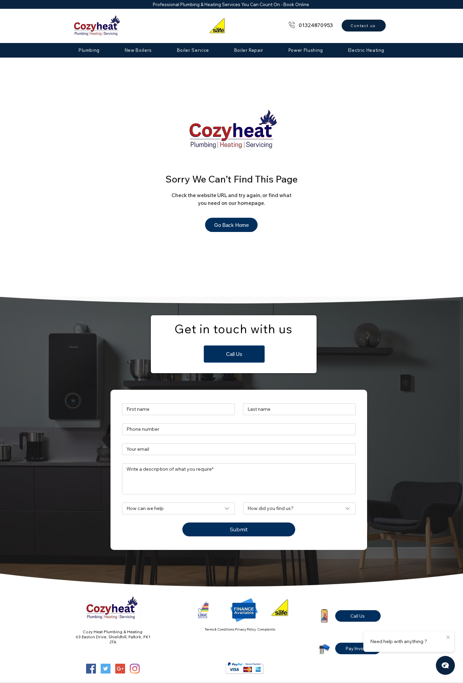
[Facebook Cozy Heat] (91, 669)
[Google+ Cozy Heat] (120, 669)
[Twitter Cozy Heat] (105, 669)
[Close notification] (448, 638)
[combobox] (178, 508)
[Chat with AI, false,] (445, 665)
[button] (89, 50)
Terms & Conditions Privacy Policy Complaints (240, 629)
